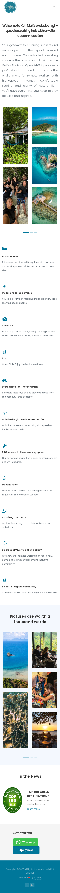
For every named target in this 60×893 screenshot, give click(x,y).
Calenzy (38, 877)
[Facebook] (27, 885)
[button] (26, 232)
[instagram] (32, 885)
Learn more (33, 809)
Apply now (26, 850)
